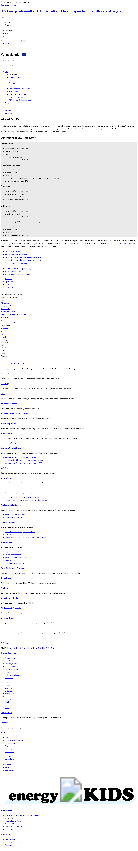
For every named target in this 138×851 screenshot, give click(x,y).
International (6, 478)
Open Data (9, 281)
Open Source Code (9, 598)
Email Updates (6, 340)
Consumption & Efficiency (12, 448)
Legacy (7, 284)
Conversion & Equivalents (14, 740)
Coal (3, 393)
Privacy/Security (6, 303)
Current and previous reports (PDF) (18, 268)
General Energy (10, 759)
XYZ (52, 648)
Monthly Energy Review (13, 443)
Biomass (8, 699)
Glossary (4, 722)
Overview (8, 69)
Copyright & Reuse (8, 306)
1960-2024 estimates (16, 97)
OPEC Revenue (10, 560)
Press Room (6, 834)
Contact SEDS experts (13, 266)
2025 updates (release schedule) (21, 100)
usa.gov (3, 320)
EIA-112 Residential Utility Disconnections (20, 531)
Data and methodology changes (16, 263)
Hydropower (9, 693)
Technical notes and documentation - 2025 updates (23, 260)
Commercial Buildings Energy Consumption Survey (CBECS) (26, 460)
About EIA (8, 278)
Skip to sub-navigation (9, 5)
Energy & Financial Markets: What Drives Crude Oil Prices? (26, 537)
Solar (7, 707)
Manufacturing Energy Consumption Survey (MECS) (23, 463)
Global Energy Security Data (15, 563)
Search (23, 41)
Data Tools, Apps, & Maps (12, 568)
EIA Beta (4, 588)
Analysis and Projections (11, 505)
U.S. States (5, 468)
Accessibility (5, 308)
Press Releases (10, 839)
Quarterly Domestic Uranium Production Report (22, 815)
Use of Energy (10, 666)
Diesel (7, 746)
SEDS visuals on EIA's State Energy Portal (20, 274)
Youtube (4, 334)
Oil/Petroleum (10, 743)
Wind (7, 702)
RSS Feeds (4, 342)
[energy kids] (69, 806)
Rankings (8, 110)
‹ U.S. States (5, 43)
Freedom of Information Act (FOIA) (13, 314)
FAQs (3, 732)
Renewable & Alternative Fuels (14, 413)
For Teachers (6, 712)
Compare (8, 113)
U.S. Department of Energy (10, 323)
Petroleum (8, 672)
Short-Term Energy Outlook (15, 514)
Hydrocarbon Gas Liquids (14, 675)
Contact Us (9, 287)
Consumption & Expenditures (20, 88)
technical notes (127, 243)
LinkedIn (4, 337)
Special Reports (8, 522)
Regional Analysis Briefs (13, 551)
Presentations (10, 845)
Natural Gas (6, 374)
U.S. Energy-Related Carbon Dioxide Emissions (22, 497)
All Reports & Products (11, 608)
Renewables (9, 770)
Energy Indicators (15, 77)
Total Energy (6, 433)
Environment (13, 91)
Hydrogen (8, 690)
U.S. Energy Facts (11, 663)
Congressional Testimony (14, 842)
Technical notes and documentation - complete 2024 (24, 257)
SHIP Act (8, 534)
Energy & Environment (13, 669)
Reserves (12, 83)
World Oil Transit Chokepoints (16, 557)
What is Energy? (11, 658)
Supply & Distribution (17, 86)
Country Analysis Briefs (13, 554)
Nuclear (8, 685)
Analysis (8, 103)
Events (7, 848)
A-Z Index (5, 643)
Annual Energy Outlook (13, 517)
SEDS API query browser (14, 271)
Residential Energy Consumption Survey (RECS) (22, 457)
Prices (11, 80)
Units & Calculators (11, 660)
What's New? (7, 810)
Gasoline (8, 756)
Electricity (5, 383)
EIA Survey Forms (8, 423)
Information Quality (8, 311)
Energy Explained (8, 653)
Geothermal (9, 705)
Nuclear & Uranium (9, 403)
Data (6, 71)
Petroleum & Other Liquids (12, 364)
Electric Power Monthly (13, 826)
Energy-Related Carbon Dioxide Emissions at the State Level (26, 500)
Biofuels (8, 696)
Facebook (4, 328)
